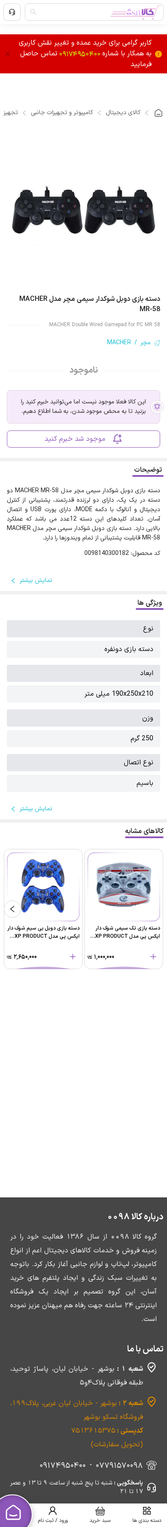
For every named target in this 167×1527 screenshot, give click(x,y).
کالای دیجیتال (123, 113)
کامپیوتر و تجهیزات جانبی (62, 113)
